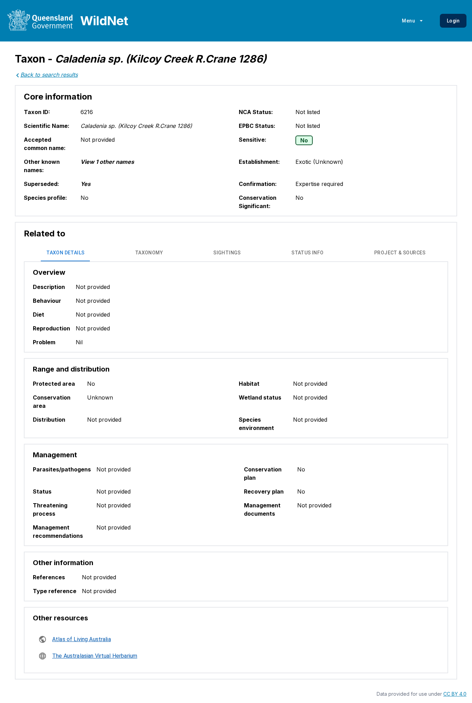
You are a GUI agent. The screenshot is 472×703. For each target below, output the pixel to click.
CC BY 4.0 (454, 694)
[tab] (65, 253)
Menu (408, 21)
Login (453, 21)
